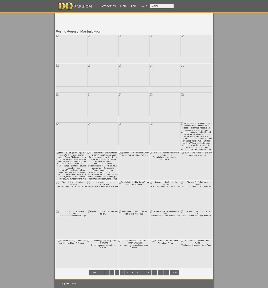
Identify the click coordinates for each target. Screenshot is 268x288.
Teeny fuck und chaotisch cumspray (72, 186)
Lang (143, 6)
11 (154, 273)
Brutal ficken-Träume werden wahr (165, 216)
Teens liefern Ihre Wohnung (137, 212)
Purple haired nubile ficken (138, 183)
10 (148, 273)
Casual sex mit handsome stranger (71, 216)
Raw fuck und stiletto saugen (199, 154)
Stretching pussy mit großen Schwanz (103, 246)
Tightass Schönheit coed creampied (196, 186)
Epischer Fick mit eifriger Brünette (134, 155)
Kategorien (108, 6)
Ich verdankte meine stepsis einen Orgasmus (134, 246)
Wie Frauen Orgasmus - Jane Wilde (196, 245)
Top (133, 6)
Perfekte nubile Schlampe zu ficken (196, 216)
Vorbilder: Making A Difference (71, 243)
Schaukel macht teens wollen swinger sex (165, 158)
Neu (123, 6)
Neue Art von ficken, (109, 212)
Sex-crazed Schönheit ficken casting (165, 186)
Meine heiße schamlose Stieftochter (103, 186)
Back (94, 273)
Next (174, 273)
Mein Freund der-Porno (168, 242)
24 (166, 273)
